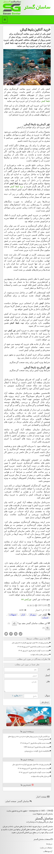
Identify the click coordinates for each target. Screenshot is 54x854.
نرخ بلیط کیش (16, 186)
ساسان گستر (37, 6)
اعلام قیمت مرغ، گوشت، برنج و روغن (37, 751)
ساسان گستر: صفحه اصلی (17, 801)
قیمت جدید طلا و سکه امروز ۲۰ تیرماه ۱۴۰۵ (35, 743)
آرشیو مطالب (47, 851)
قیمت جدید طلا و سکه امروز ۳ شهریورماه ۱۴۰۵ (33, 646)
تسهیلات (12, 615)
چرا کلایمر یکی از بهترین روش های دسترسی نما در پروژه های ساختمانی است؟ (29, 738)
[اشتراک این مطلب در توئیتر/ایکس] (6, 633)
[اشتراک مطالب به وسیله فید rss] (16, 633)
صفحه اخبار (41, 797)
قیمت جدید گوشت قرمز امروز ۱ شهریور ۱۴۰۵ (33, 650)
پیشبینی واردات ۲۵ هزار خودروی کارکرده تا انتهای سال (30, 642)
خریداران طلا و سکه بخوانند (39, 654)
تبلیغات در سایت (46, 847)
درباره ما (49, 844)
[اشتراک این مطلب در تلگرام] (20, 633)
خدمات (45, 618)
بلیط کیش (45, 101)
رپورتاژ (33, 615)
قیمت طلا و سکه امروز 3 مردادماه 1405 (37, 747)
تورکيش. (26, 599)
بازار (23, 615)
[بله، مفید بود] (14, 623)
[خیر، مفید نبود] (47, 628)
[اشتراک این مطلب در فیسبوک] (11, 633)
